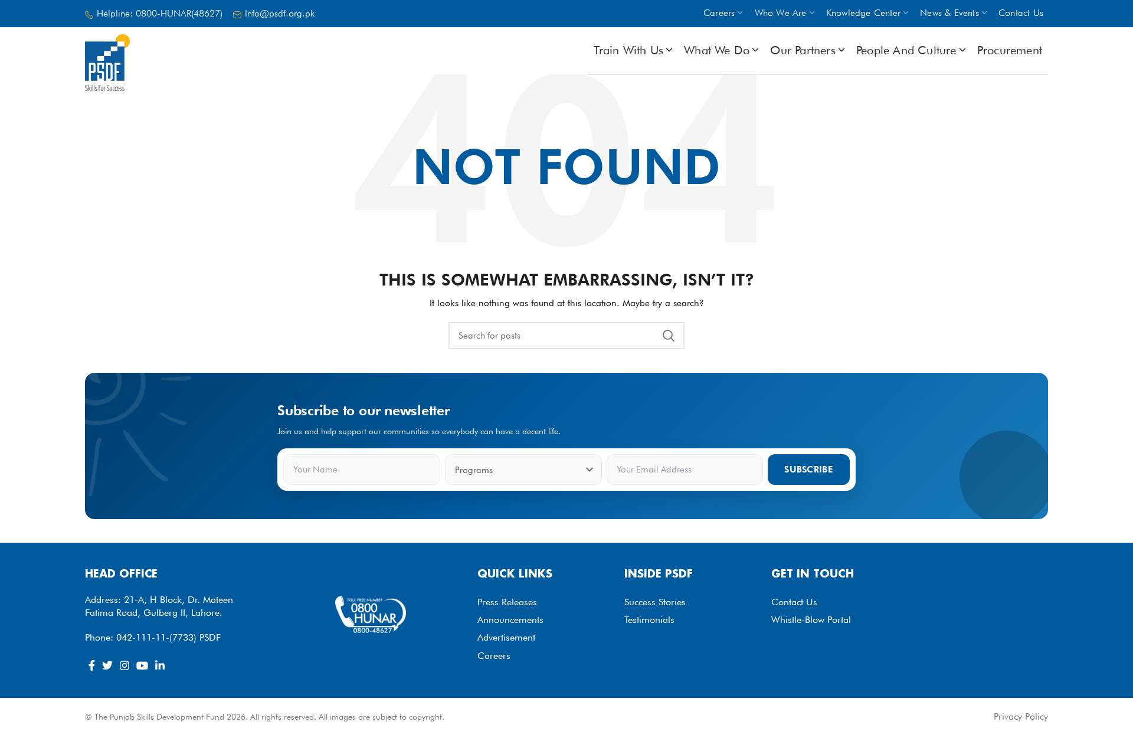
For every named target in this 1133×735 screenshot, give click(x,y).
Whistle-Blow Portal (811, 619)
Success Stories (655, 602)
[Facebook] (92, 665)
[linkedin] (160, 665)
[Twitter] (107, 665)
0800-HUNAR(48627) (179, 13)
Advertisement (506, 637)
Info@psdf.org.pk (280, 13)
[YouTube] (142, 665)
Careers (493, 655)
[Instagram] (124, 665)
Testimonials (649, 619)
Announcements (510, 619)
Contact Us (794, 602)
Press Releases (507, 602)
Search (668, 335)
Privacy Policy (1021, 716)
